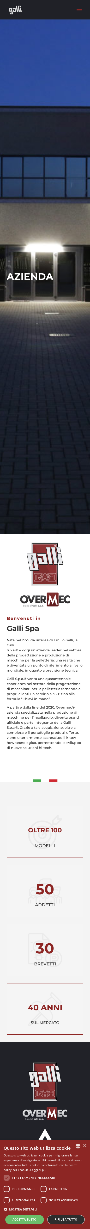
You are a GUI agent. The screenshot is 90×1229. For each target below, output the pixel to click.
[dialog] (45, 1184)
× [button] (84, 1146)
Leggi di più (38, 1170)
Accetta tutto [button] (24, 1219)
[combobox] (78, 1146)
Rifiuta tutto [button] (65, 1219)
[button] (45, 1209)
